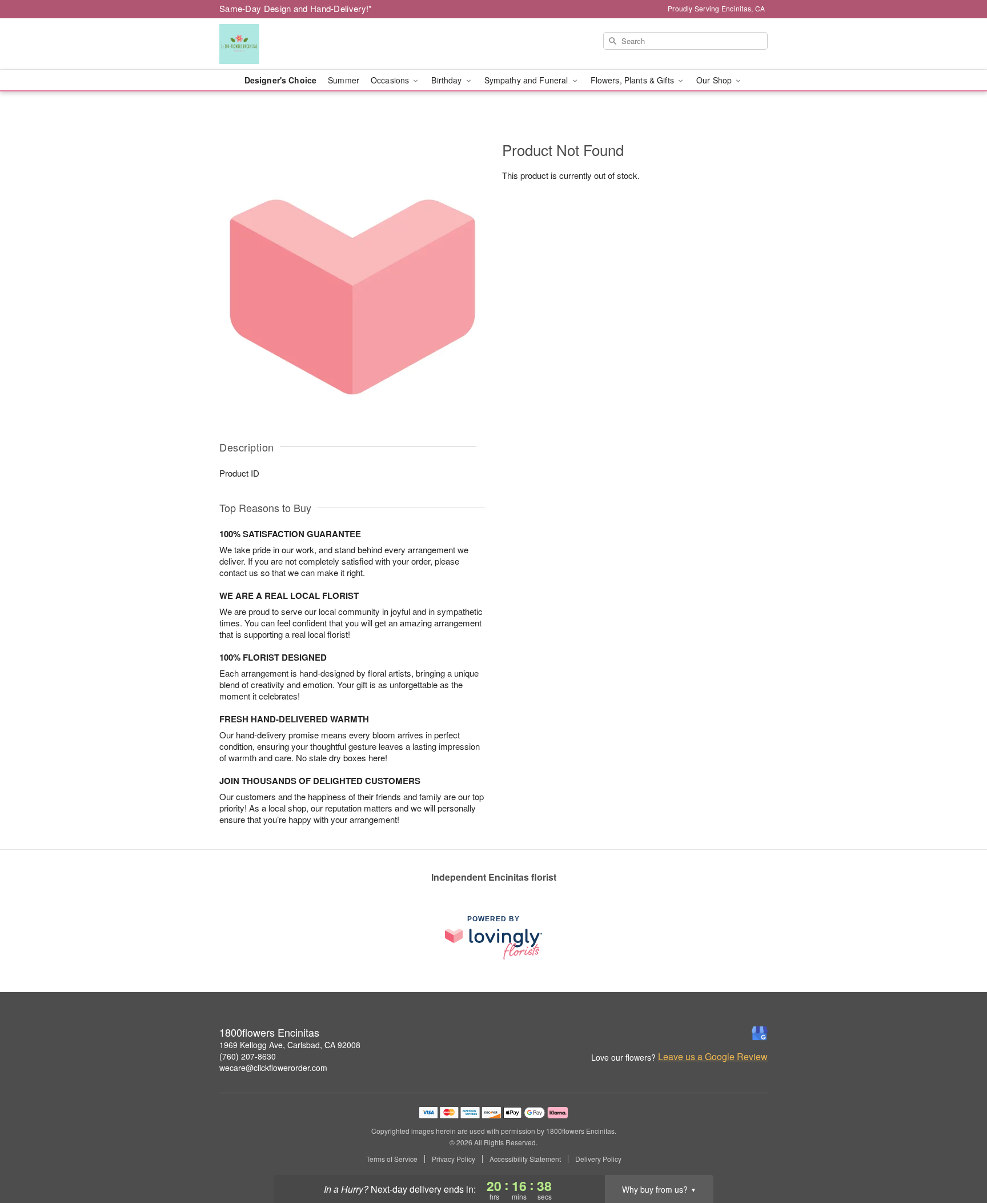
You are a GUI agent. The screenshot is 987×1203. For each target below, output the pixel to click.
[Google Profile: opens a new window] (760, 1033)
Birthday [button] (447, 80)
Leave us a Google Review (713, 1056)
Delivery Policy (598, 1159)
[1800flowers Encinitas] (301, 44)
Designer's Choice (280, 80)
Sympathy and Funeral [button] (527, 80)
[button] (957, 1154)
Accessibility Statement (525, 1159)
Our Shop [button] (715, 80)
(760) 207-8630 (247, 1056)
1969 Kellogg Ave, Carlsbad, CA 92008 (289, 1044)
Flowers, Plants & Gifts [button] (633, 80)
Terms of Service (392, 1159)
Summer (343, 80)
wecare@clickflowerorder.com (273, 1067)
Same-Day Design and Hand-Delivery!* (295, 8)
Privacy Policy (453, 1159)
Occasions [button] (391, 80)
